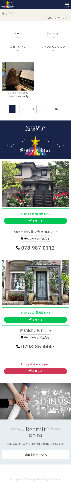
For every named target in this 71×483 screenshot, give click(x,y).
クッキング (53, 33)
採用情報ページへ (35, 455)
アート (18, 33)
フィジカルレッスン (53, 46)
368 (57, 109)
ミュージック (18, 46)
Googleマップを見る (37, 238)
